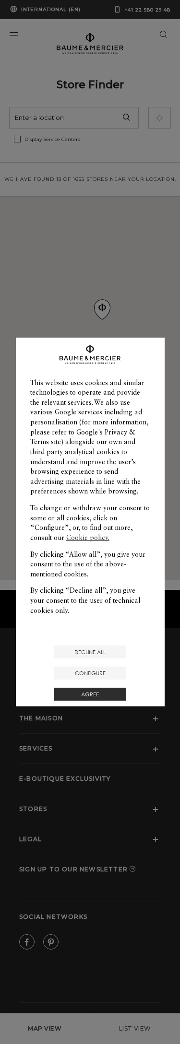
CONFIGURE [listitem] (90, 673)
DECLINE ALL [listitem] (90, 652)
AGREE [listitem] (90, 694)
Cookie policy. (87, 537)
